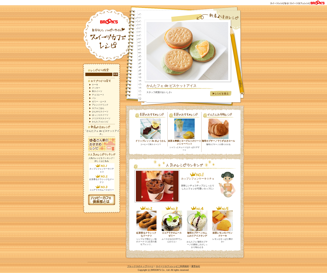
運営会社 (195, 266)
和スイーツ (97, 91)
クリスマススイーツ (101, 118)
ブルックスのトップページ (140, 266)
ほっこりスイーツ (100, 115)
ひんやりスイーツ (100, 111)
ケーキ (95, 84)
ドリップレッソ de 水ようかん (150, 141)
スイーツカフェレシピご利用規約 (172, 266)
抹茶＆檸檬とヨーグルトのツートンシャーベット (184, 142)
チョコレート (98, 95)
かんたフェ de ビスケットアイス (171, 86)
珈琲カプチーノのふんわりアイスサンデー (197, 236)
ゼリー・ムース (99, 101)
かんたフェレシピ (100, 121)
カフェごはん (98, 108)
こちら (106, 161)
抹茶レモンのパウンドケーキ (222, 234)
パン (94, 98)
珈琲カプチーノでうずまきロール (218, 141)
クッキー (96, 88)
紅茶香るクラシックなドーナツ (146, 234)
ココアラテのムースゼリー (101, 190)
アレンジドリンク (100, 105)
